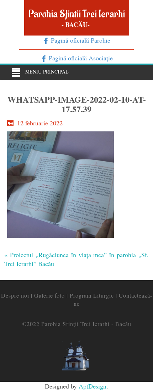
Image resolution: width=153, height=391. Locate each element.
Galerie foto (49, 295)
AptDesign (92, 386)
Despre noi (15, 295)
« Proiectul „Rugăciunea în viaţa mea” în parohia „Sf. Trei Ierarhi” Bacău (76, 259)
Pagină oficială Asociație (80, 58)
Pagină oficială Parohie (79, 40)
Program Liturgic (92, 295)
